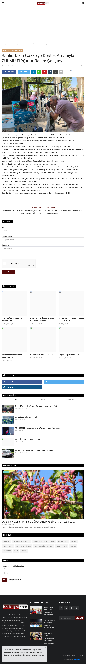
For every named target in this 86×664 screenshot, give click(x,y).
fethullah (74, 541)
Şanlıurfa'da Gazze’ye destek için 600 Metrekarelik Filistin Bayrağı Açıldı (63, 212)
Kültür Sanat (12, 44)
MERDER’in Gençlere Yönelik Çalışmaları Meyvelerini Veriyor (37, 406)
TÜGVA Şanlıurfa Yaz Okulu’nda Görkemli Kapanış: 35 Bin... (49, 624)
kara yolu (73, 546)
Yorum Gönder (8, 272)
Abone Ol (79, 618)
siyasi (16, 551)
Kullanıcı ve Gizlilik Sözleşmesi (73, 655)
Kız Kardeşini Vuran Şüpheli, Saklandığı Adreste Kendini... (36, 450)
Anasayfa (4, 44)
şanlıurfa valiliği (8, 546)
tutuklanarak (7, 551)
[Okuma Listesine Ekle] (61, 72)
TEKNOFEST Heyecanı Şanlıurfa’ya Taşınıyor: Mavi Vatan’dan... (37, 428)
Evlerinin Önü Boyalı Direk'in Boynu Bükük (13, 319)
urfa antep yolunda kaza (23, 546)
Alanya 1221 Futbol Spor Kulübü (43, 546)
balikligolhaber (17, 50)
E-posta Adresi (7, 236)
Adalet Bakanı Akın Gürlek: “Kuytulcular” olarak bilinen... (49, 611)
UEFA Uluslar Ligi (63, 541)
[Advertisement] (43, 16)
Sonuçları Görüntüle (15, 580)
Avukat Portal (78, 659)
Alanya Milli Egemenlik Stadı (21, 541)
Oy (4, 579)
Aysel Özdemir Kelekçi (40, 541)
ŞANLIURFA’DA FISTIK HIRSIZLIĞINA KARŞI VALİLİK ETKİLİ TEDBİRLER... (38, 521)
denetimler (6, 541)
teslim (53, 541)
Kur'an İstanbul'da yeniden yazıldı (27, 439)
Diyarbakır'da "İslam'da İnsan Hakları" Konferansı (42, 319)
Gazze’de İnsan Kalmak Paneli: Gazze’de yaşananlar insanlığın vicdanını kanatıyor (22, 212)
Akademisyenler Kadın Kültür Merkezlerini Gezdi (13, 356)
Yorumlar (7, 222)
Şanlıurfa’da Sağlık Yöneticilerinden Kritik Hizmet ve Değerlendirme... (49, 638)
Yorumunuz (5, 245)
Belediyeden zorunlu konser (41, 355)
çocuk (58, 546)
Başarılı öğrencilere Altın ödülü (71, 355)
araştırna (23, 551)
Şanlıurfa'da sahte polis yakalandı (27, 417)
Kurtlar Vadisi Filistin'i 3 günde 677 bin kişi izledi (71, 319)
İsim (3, 227)
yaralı (65, 546)
